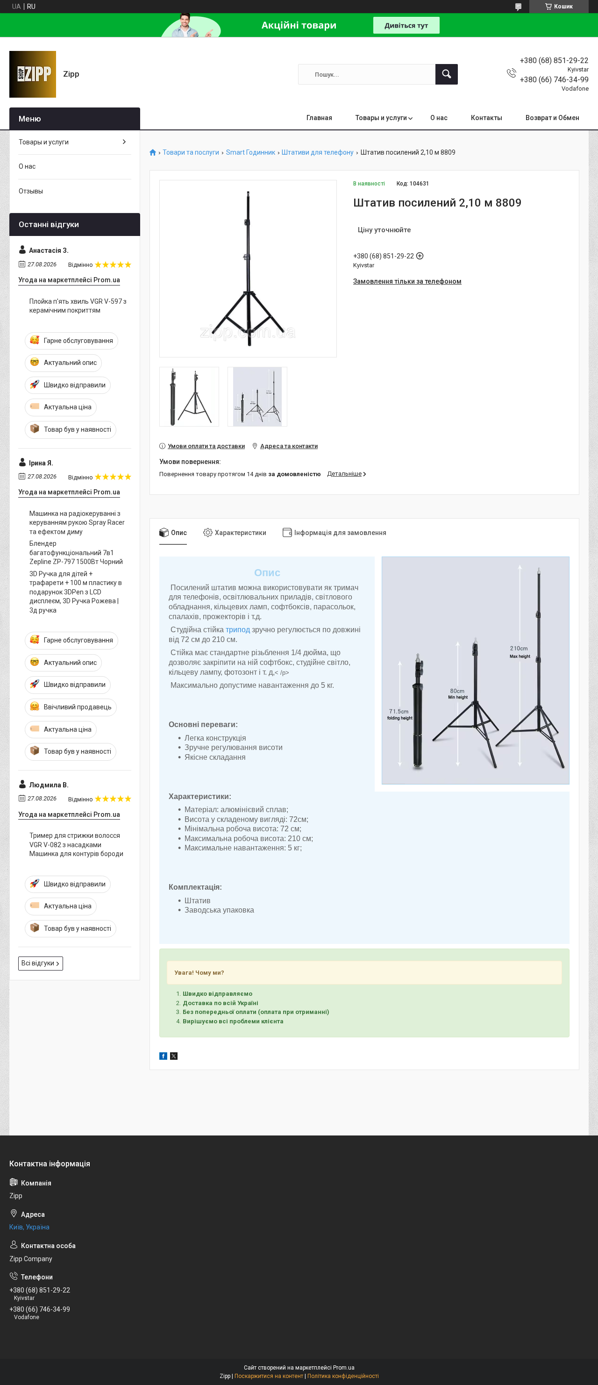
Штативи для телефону (318, 152)
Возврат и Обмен (552, 117)
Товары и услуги (381, 117)
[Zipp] (32, 74)
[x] (174, 1057)
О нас (439, 117)
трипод (238, 630)
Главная (319, 117)
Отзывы (31, 191)
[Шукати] (446, 74)
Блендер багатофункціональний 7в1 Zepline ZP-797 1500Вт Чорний (76, 552)
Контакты (486, 117)
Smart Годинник (250, 152)
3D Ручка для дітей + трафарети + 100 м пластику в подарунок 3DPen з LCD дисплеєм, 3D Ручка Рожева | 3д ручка (75, 592)
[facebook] (163, 1057)
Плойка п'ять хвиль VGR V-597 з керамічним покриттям (78, 306)
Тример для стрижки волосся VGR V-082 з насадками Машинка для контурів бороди (76, 844)
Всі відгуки (37, 963)
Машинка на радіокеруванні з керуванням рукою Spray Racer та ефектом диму (77, 522)
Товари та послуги (191, 152)
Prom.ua (344, 1367)
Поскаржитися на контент (269, 1376)
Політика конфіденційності (343, 1376)
